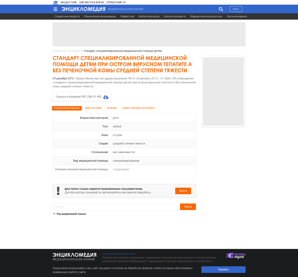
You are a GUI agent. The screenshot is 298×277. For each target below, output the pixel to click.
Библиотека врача (149, 16)
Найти (188, 206)
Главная (57, 51)
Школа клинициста (175, 16)
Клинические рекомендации (100, 16)
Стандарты (73, 51)
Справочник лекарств (67, 16)
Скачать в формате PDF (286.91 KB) (78, 96)
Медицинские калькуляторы (206, 16)
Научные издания (237, 16)
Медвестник (127, 16)
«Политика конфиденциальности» (119, 253)
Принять (223, 269)
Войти (236, 9)
